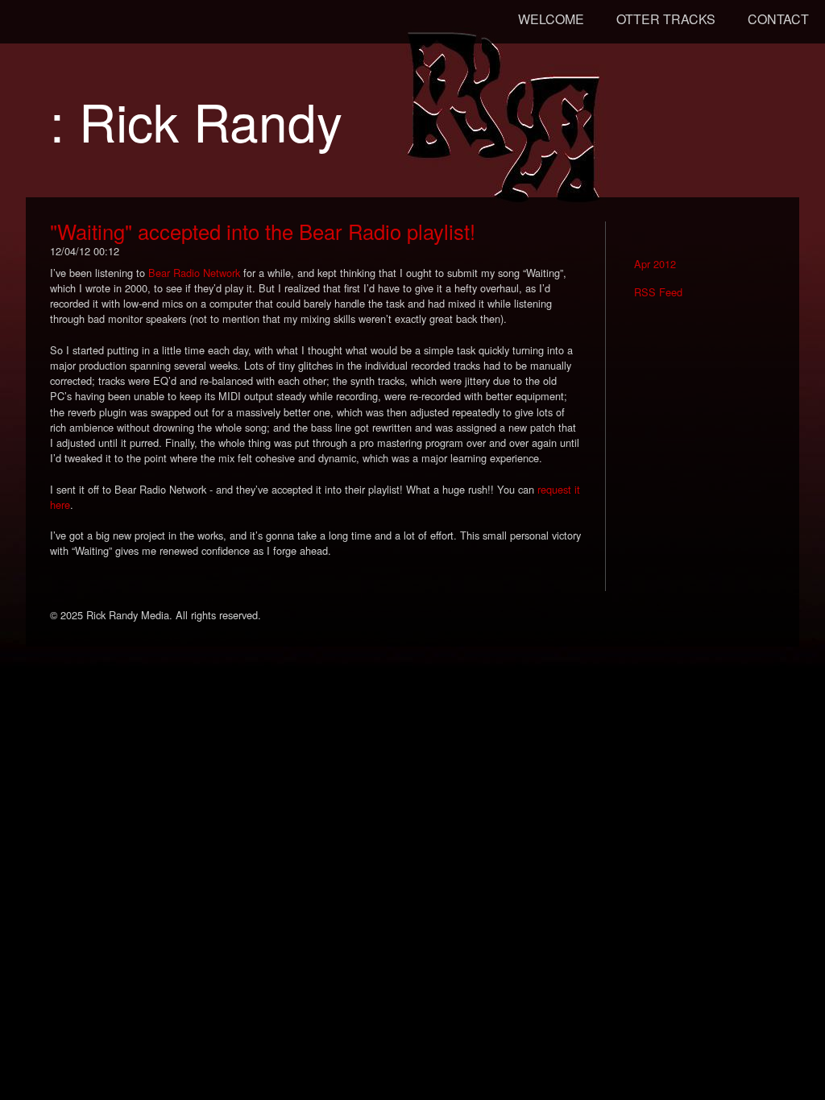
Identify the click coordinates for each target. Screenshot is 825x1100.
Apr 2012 (655, 263)
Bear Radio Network (194, 272)
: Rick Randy (196, 120)
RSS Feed (658, 292)
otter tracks (665, 19)
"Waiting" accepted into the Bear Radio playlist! (262, 231)
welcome (551, 19)
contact (778, 19)
